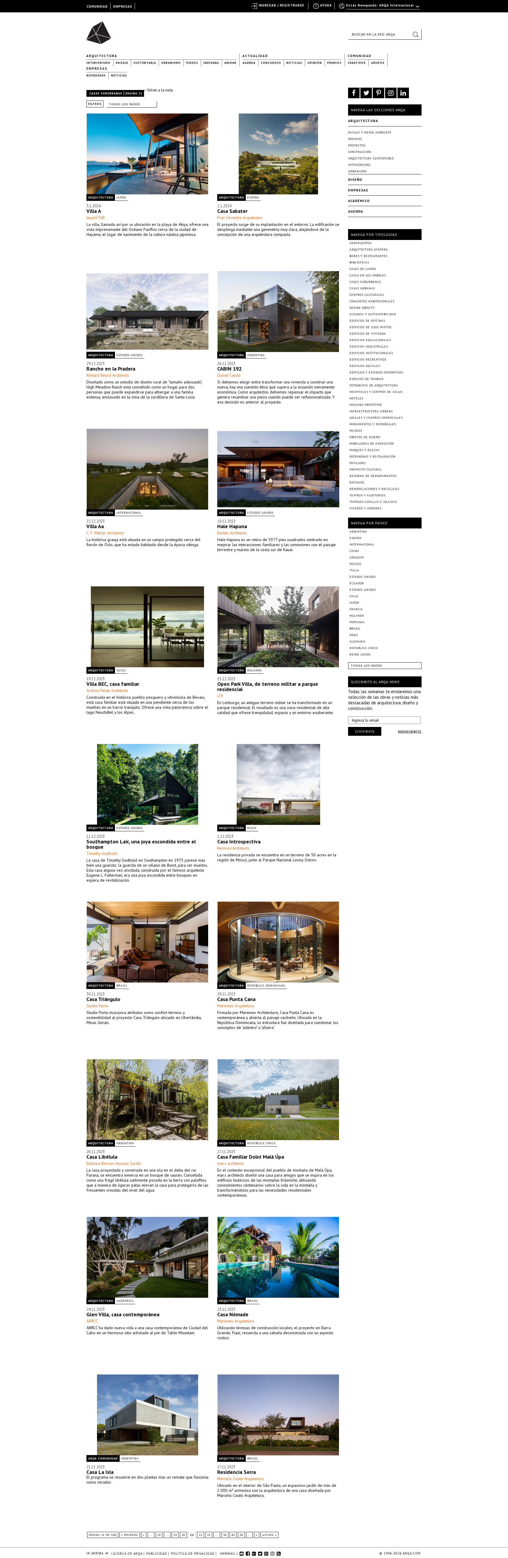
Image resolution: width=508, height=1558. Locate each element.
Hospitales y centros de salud (376, 392)
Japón (121, 197)
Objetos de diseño (365, 437)
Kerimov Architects (233, 848)
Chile (354, 596)
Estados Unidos (129, 355)
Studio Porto (97, 1005)
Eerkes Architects (232, 533)
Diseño (355, 179)
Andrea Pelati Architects (107, 690)
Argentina (256, 355)
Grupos (378, 63)
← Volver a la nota (158, 90)
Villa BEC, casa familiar (112, 683)
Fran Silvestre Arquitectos (240, 217)
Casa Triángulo (103, 999)
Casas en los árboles (368, 275)
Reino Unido (360, 654)
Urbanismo (171, 63)
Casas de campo (363, 269)
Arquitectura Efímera (369, 249)
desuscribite (409, 731)
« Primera (129, 1535)
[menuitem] (379, 8)
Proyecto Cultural (366, 469)
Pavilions (358, 463)
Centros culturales (367, 295)
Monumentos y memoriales (373, 424)
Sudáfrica (124, 1301)
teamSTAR (95, 217)
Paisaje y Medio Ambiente (370, 132)
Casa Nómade (232, 1314)
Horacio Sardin (128, 1163)
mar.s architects (230, 1163)
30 (225, 1535)
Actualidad (255, 56)
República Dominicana (266, 985)
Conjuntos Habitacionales (372, 301)
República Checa (261, 1143)
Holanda (254, 670)
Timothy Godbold (101, 853)
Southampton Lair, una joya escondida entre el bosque (141, 844)
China (354, 551)
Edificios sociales (365, 366)
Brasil (121, 985)
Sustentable (144, 63)
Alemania (358, 641)
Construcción (359, 152)
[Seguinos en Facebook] (354, 93)
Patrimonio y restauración (373, 456)
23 (208, 1535)
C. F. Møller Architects (105, 533)
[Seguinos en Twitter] (366, 93)
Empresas (97, 68)
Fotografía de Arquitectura (374, 385)
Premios (334, 63)
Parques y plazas (365, 450)
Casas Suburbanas (105, 93)
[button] (415, 34)
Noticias (294, 63)
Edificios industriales (369, 346)
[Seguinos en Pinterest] (378, 93)
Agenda (249, 63)
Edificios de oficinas (367, 321)
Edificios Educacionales (370, 340)
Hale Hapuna (232, 526)
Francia (356, 609)
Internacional (128, 513)
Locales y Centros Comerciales (376, 418)
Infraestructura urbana (371, 411)
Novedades (96, 75)
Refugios (357, 482)
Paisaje (122, 63)
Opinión (315, 63)
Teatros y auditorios (367, 495)
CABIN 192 (229, 368)
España (253, 197)
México (355, 564)
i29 (220, 695)
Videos (192, 63)
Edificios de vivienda (368, 334)
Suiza (121, 670)
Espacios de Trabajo (367, 379)
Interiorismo (98, 63)
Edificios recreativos (368, 359)
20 (183, 1535)
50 (241, 1535)
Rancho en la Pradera (110, 368)
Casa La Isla (99, 1472)
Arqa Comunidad (103, 1458)
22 (200, 1535)
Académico (359, 200)
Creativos (357, 63)
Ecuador (357, 583)
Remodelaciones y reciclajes (374, 489)
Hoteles (356, 398)
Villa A (93, 211)
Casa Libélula (101, 1156)
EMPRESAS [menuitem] (122, 6)
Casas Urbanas (362, 288)
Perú (354, 635)
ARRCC (92, 1321)
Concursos (271, 63)
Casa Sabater (232, 211)
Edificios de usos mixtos (371, 327)
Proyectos (356, 145)
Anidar (230, 63)
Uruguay (357, 557)
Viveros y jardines (366, 508)
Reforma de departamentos (373, 476)
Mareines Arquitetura (235, 1005)
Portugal (357, 622)
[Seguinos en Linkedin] (403, 93)
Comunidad (360, 56)
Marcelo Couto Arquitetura (240, 1478)
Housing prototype (366, 405)
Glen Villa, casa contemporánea (122, 1314)
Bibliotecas (359, 262)
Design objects (362, 308)
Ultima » (269, 1535)
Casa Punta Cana (236, 999)
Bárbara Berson (100, 1163)
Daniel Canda (228, 375)
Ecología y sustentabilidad (373, 314)
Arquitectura (101, 56)
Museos (356, 431)
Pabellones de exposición (372, 444)
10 (159, 1535)
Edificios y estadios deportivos (376, 372)
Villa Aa (95, 526)
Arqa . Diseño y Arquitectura (100, 30)
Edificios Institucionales (371, 353)
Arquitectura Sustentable (371, 158)
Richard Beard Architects (107, 375)
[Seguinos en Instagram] (391, 93)
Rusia (252, 828)
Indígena (211, 63)
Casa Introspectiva (238, 841)
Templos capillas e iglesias (373, 502)
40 (233, 1535)
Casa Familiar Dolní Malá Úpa (250, 1156)
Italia (354, 570)
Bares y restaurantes (368, 256)
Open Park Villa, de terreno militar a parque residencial (267, 686)
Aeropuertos (361, 243)
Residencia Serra (236, 1472)
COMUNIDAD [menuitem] (97, 6)
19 (175, 1535)
